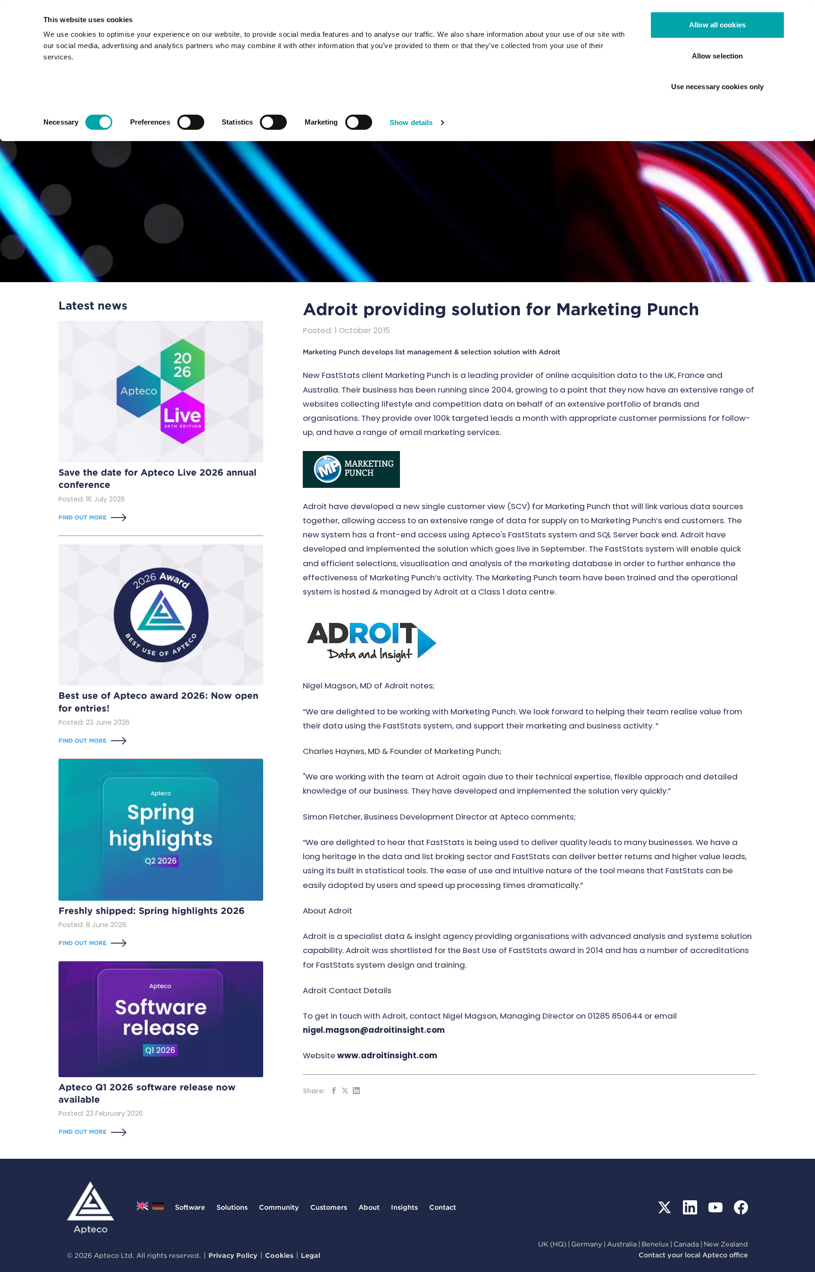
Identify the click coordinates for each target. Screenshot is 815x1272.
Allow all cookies (717, 25)
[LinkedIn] (690, 1207)
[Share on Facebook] (333, 1090)
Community (279, 1207)
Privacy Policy (233, 1255)
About (369, 1207)
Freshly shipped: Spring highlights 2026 (151, 910)
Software (190, 1207)
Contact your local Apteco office (693, 1255)
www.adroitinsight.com (387, 1055)
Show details (411, 122)
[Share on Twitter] (345, 1090)
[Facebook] (741, 1207)
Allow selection (717, 56)
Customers (328, 1207)
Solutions (232, 1207)
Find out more (82, 517)
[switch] (190, 122)
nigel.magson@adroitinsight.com (374, 1030)
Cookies (279, 1255)
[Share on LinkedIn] (356, 1090)
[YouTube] (715, 1207)
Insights (404, 1207)
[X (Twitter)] (664, 1207)
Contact (442, 1207)
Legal (310, 1255)
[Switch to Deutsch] (158, 1209)
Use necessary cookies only (717, 87)
